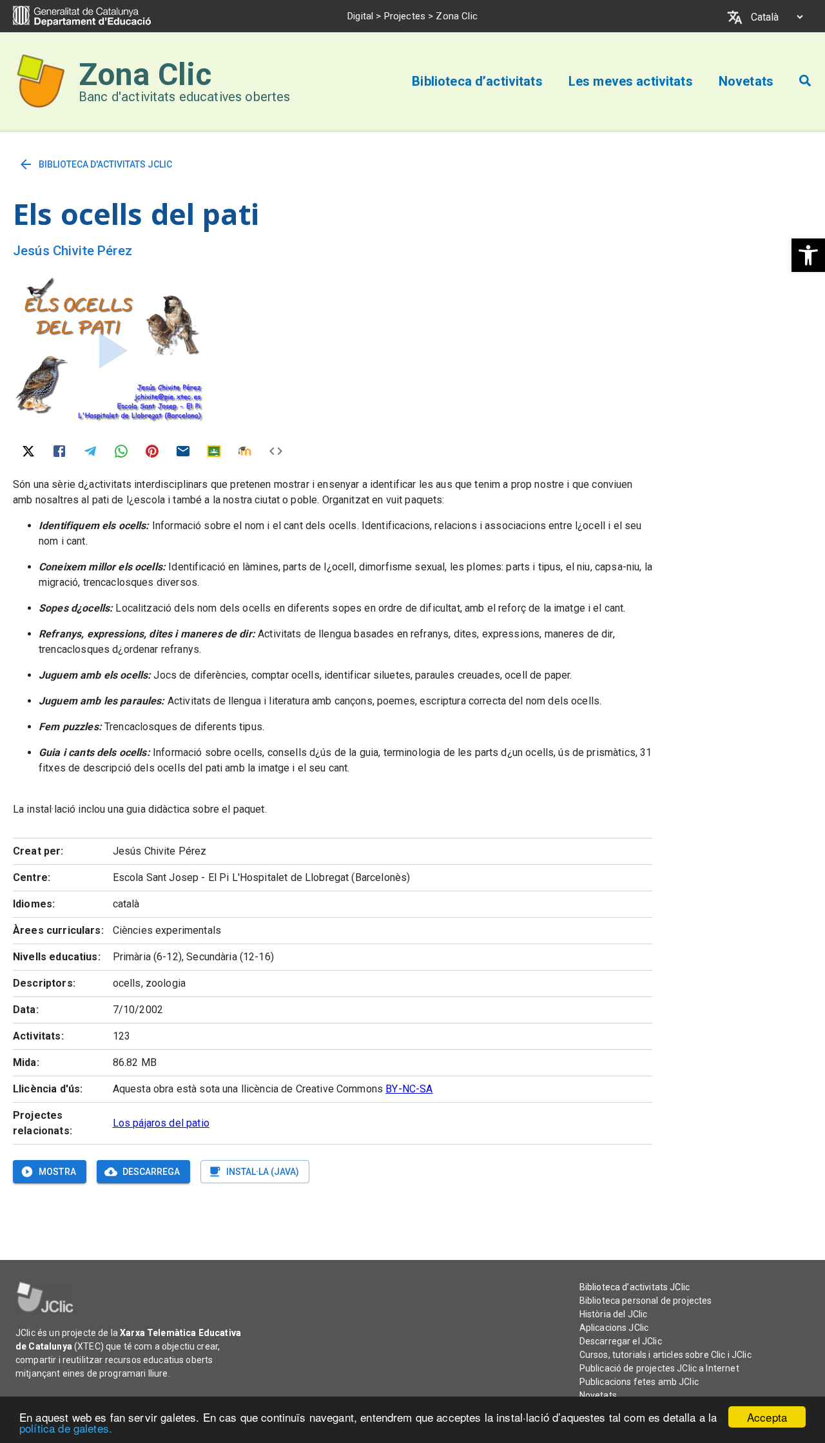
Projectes (404, 16)
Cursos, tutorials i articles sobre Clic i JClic (665, 1355)
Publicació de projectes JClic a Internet (659, 1368)
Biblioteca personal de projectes (645, 1300)
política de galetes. (65, 1428)
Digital (360, 16)
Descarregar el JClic (620, 1341)
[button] (808, 255)
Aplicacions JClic (614, 1327)
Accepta (767, 1417)
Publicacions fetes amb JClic (639, 1382)
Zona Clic (145, 74)
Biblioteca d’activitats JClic (634, 1287)
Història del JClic (613, 1314)
